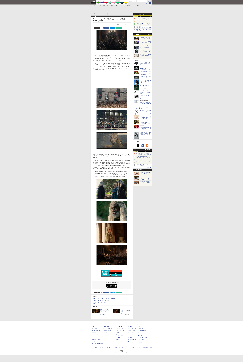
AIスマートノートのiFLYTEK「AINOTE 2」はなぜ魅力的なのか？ (145, 55)
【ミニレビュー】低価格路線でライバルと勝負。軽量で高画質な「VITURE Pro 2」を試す (143, 27)
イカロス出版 (129, 324)
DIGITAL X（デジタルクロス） (108, 334)
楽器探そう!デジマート (121, 328)
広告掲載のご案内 (110, 347)
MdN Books (130, 337)
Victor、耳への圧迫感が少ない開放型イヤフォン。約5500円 (145, 81)
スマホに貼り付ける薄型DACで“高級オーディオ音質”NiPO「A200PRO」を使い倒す (145, 178)
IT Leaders (94, 332)
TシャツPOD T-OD (120, 330)
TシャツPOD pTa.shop (143, 337)
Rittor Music (117, 324)
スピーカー (134, 5)
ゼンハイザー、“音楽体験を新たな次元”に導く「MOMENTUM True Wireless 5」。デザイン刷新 (143, 19)
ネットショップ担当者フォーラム (108, 328)
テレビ (92, 5)
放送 (124, 5)
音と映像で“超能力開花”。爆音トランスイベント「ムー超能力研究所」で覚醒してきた (145, 128)
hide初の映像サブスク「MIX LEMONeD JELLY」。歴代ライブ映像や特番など (145, 73)
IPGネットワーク (140, 335)
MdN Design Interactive (132, 339)
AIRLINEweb (130, 326)
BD (121, 5)
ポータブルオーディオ (104, 5)
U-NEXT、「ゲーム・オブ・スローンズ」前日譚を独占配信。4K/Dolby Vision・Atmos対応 (104, 312)
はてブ (113, 292)
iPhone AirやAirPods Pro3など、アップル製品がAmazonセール (145, 103)
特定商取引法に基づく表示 (147, 347)
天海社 (140, 326)
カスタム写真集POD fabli (143, 339)
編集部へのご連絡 (117, 347)
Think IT (93, 326)
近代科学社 (117, 339)
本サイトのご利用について (95, 347)
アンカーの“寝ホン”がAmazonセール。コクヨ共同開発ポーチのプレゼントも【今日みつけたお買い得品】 (143, 22)
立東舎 (118, 332)
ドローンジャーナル (95, 334)
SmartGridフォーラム (106, 326)
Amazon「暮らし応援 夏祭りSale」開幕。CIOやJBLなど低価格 (145, 92)
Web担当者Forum (95, 328)
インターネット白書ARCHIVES (97, 343)
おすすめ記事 (139, 169)
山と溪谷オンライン (120, 335)
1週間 (145, 16)
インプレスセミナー (106, 332)
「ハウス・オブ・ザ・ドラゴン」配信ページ (102, 300)
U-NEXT (94, 303)
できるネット (94, 341)
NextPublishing (105, 341)
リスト (102, 292)
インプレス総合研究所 (96, 330)
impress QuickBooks (142, 330)
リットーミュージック (120, 326)
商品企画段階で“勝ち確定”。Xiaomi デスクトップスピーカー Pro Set (145, 182)
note (119, 292)
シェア (107, 292)
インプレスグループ (138, 347)
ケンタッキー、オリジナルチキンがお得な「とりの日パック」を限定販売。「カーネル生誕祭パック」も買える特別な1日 (143, 160)
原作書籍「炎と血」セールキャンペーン (101, 302)
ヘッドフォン (112, 5)
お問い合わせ (103, 347)
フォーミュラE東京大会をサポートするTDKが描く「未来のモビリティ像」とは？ (145, 42)
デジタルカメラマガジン (96, 339)
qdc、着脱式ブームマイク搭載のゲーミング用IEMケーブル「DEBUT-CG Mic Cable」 (145, 112)
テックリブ (128, 341)
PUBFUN (139, 332)
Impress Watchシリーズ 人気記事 (143, 149)
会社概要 (132, 347)
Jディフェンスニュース (132, 328)
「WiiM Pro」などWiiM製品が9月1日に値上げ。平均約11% (145, 63)
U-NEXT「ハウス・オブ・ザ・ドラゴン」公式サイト (104, 298)
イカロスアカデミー (131, 334)
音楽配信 (138, 5)
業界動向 (128, 5)
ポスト (98, 292)
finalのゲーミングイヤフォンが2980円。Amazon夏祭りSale (145, 97)
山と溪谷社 (117, 334)
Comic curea (141, 328)
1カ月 (150, 16)
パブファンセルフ (142, 333)
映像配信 (117, 5)
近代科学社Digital (120, 341)
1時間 (136, 16)
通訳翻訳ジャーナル (131, 330)
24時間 (140, 16)
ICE (138, 324)
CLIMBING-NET (119, 337)
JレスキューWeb (131, 332)
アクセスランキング (140, 14)
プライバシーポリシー (125, 347)
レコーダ (97, 5)
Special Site (138, 34)
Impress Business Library (107, 330)
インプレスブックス (106, 339)
